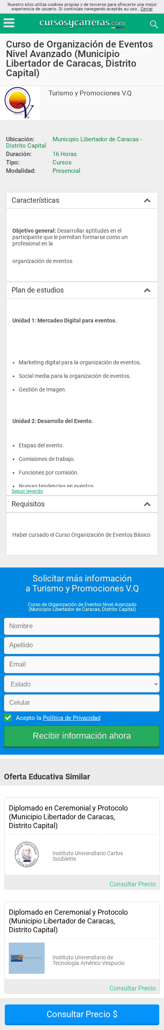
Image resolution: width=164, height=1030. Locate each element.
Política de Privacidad (71, 718)
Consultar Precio (132, 884)
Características (35, 200)
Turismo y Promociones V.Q (90, 93)
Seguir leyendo (27, 491)
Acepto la (58, 718)
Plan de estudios (38, 290)
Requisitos (28, 504)
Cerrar (147, 9)
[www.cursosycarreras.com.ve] (83, 23)
